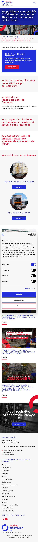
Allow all (19, 294)
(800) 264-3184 (8, 452)
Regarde (19, 187)
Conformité (5, 499)
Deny (19, 306)
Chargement (5, 465)
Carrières (5, 502)
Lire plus (4, 322)
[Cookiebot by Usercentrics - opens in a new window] (28, 234)
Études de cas (6, 482)
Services (4, 476)
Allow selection (19, 300)
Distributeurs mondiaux (9, 496)
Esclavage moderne (8, 510)
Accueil (4, 37)
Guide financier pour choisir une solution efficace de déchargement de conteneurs (18, 317)
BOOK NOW (12, 67)
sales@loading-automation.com (13, 450)
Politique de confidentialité (10, 505)
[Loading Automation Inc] (7, 3)
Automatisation (6, 468)
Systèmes (5, 473)
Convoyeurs (5, 470)
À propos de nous (7, 490)
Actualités (12, 37)
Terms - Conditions (7, 508)
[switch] (33, 270)
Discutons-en (18, 424)
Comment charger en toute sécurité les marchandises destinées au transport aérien (18, 352)
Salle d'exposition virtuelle (10, 485)
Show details (28, 288)
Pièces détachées (7, 479)
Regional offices (8, 454)
